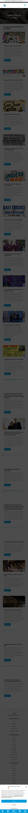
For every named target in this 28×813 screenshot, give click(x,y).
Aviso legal (22, 811)
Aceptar (14, 801)
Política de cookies (7, 811)
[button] (26, 787)
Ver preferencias (14, 808)
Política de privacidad (15, 811)
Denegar (14, 804)
